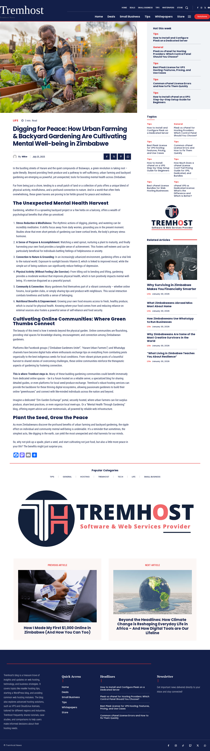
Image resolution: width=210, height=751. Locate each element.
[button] (186, 7)
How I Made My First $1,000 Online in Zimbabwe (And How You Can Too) (57, 630)
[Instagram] (201, 8)
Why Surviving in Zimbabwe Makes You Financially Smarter (171, 287)
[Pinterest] (121, 157)
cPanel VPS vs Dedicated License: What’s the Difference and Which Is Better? (184, 190)
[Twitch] (190, 746)
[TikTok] (183, 746)
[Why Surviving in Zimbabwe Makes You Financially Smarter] (172, 262)
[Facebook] (198, 8)
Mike (24, 156)
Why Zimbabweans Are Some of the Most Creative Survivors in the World (171, 337)
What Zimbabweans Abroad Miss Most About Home (169, 304)
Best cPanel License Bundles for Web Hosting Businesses (158, 188)
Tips (155, 34)
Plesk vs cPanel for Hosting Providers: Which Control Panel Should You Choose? (172, 54)
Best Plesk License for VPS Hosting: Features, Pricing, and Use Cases (172, 70)
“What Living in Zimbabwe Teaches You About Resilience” (171, 354)
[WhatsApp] (128, 157)
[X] (205, 8)
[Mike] (15, 157)
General (158, 47)
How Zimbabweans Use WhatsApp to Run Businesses (170, 320)
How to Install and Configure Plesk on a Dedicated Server (170, 39)
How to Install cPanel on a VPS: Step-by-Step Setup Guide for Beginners (172, 99)
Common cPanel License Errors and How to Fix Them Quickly (172, 85)
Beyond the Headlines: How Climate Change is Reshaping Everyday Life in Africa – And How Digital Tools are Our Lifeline (152, 626)
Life (15, 120)
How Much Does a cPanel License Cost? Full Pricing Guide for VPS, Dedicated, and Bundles (184, 169)
